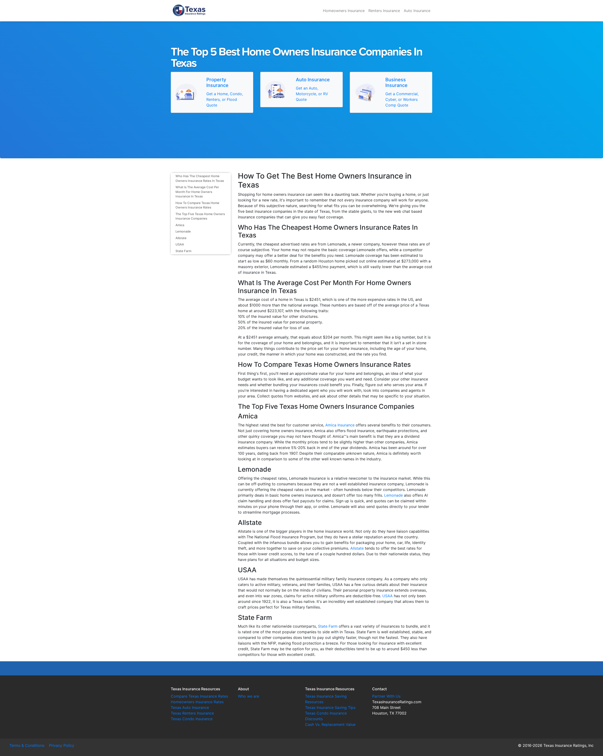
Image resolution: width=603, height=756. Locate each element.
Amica (179, 225)
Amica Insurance (339, 425)
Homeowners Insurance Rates (197, 701)
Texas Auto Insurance (190, 707)
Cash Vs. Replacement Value (330, 724)
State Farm (183, 251)
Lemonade (183, 231)
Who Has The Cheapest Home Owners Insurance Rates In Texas (199, 178)
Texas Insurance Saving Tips (330, 707)
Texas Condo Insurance (191, 718)
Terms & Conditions (26, 745)
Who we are (248, 696)
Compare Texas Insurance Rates (199, 696)
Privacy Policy (61, 745)
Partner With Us (386, 696)
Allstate (181, 238)
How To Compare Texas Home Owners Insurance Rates (197, 205)
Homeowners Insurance (344, 10)
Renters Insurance (384, 10)
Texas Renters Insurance (192, 713)
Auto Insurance (417, 10)
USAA (179, 244)
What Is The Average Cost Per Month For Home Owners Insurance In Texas (197, 191)
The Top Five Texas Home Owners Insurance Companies (200, 216)
